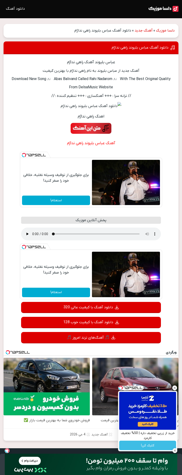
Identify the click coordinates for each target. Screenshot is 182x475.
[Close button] (174, 387)
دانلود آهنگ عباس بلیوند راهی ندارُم (140, 47)
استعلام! (56, 200)
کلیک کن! (147, 445)
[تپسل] (24, 155)
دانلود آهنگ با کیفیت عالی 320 (88, 307)
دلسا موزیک (165, 30)
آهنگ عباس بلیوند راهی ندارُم (91, 143)
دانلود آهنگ (15, 8)
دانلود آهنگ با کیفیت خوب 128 (88, 322)
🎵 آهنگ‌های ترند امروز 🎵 (88, 337)
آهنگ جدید (144, 30)
